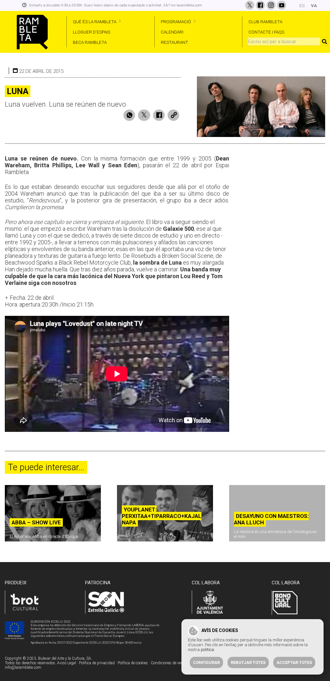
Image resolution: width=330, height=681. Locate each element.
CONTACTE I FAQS (266, 31)
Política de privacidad (97, 663)
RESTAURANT (174, 42)
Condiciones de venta (168, 663)
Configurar (206, 662)
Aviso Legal (66, 663)
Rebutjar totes (248, 662)
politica (207, 649)
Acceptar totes (294, 662)
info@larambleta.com (23, 667)
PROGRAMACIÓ (176, 21)
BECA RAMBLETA (90, 42)
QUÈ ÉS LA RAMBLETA (94, 21)
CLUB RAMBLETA (265, 21)
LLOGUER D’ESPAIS (91, 31)
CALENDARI (172, 31)
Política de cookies (133, 663)
